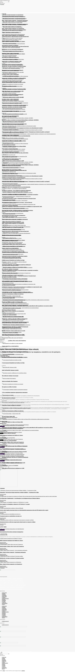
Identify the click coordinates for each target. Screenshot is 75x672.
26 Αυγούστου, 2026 (3, 431)
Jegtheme (23, 670)
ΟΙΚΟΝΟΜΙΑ (4, 88)
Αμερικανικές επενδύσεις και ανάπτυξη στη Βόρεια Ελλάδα (14, 105)
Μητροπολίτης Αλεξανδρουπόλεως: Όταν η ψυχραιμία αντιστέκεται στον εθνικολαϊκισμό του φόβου (22, 176)
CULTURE (3, 237)
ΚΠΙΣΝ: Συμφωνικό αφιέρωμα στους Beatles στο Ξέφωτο (13, 41)
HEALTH (3, 435)
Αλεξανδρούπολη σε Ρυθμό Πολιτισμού (10, 173)
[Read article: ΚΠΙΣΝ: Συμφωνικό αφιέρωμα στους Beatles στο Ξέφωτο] (35, 432)
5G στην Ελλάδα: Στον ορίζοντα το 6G (9, 216)
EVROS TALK (4, 113)
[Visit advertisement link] (9, 486)
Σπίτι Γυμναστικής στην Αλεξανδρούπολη (10, 159)
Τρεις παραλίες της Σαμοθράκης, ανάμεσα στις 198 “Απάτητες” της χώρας (15, 504)
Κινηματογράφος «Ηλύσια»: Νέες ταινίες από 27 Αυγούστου (14, 340)
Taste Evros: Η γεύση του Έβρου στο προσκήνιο (11, 290)
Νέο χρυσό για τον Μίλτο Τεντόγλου (9, 116)
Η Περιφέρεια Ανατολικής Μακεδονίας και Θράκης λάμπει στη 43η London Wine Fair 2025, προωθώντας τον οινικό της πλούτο (27, 427)
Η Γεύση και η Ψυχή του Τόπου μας (9, 433)
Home (1, 346)
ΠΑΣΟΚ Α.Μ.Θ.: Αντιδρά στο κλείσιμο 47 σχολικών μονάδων (14, 29)
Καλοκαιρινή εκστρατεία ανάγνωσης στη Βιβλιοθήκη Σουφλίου (14, 256)
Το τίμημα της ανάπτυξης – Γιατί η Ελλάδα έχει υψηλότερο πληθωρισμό (16, 190)
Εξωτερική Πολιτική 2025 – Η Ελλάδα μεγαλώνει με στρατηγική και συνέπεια (17, 292)
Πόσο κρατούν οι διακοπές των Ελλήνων (10, 45)
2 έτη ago (1, 495)
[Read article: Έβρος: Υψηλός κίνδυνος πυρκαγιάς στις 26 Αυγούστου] (35, 459)
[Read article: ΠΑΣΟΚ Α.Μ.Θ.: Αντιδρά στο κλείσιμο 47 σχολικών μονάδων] (35, 452)
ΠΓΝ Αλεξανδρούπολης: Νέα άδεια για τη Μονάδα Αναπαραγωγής (15, 457)
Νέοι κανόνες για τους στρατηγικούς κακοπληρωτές (12, 65)
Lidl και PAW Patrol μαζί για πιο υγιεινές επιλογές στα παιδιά (14, 451)
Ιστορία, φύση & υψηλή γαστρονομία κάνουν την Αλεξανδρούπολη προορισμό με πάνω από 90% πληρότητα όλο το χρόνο (24, 510)
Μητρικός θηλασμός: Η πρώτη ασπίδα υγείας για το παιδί (13, 330)
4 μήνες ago (2, 519)
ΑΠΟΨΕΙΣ (3, 187)
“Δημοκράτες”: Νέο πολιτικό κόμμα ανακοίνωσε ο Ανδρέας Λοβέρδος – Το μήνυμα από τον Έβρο (19, 492)
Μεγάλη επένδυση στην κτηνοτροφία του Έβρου (11, 169)
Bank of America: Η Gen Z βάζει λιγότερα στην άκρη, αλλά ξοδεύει (15, 211)
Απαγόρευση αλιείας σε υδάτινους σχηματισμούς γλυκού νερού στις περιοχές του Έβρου (17, 522)
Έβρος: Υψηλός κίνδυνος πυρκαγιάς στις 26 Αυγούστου (13, 35)
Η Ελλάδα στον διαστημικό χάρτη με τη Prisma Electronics (13, 177)
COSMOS (3, 189)
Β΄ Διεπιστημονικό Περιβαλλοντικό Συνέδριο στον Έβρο (13, 362)
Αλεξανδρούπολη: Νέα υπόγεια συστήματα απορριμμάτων (13, 16)
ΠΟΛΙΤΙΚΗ (3, 63)
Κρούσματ (15, 417)
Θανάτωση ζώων (10, 417)
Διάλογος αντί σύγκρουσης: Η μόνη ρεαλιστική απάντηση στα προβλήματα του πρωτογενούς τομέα (22, 287)
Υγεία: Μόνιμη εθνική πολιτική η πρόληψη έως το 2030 (13, 468)
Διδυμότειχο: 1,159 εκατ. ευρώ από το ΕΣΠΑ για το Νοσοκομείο (14, 318)
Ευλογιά (5, 417)
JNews (4, 670)
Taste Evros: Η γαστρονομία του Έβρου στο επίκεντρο (12, 410)
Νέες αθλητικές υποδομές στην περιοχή (10, 375)
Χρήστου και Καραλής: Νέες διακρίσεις (10, 381)
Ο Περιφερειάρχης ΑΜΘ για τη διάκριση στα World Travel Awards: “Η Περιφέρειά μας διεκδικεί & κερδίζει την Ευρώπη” (26, 181)
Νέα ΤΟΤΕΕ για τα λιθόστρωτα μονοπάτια (10, 57)
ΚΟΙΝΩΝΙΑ (3, 295)
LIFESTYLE (4, 365)
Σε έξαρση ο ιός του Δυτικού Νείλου (9, 440)
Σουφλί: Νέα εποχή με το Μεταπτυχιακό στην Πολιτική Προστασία (15, 46)
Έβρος (3, 417)
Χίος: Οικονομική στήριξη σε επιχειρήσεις (10, 152)
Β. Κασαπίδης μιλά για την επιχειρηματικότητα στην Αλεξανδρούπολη (16, 187)
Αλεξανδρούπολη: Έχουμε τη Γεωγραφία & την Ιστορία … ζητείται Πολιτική (17, 202)
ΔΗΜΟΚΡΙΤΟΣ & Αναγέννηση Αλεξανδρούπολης (11, 327)
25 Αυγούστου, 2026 (3, 465)
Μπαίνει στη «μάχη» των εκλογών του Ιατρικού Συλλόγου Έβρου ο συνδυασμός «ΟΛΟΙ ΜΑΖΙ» (20, 164)
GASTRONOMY (4, 400)
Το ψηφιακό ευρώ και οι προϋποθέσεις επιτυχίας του (10, 516)
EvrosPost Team (11, 354)
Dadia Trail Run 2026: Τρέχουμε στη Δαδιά (10, 370)
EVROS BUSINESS (5, 162)
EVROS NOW (4, 13)
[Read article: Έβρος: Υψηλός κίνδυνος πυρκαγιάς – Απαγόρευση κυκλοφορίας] (35, 446)
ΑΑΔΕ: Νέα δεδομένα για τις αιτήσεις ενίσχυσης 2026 (12, 91)
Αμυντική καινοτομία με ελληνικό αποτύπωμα (11, 257)
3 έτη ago (1, 501)
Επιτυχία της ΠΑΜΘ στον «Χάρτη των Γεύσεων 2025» (12, 422)
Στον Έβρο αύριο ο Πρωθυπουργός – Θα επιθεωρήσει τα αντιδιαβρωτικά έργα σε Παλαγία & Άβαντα (20, 498)
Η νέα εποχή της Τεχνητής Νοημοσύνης (10, 205)
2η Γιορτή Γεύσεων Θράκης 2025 (8, 416)
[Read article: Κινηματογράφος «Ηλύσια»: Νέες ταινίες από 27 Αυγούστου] (35, 439)
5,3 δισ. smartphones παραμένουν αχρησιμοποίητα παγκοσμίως (15, 392)
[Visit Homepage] (2, 4)
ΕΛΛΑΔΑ (3, 38)
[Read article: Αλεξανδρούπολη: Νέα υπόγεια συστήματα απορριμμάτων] (35, 425)
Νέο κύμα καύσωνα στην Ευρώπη (8, 144)
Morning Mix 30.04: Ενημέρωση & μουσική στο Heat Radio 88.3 (14, 170)
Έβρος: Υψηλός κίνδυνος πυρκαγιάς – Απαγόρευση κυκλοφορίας (15, 20)
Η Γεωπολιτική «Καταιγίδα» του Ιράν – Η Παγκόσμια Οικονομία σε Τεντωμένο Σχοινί (19, 275)
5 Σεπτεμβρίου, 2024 (4, 355)
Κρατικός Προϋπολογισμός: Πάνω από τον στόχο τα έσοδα (13, 82)
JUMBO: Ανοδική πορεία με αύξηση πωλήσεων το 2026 (13, 222)
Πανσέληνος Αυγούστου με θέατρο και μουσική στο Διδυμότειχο (15, 252)
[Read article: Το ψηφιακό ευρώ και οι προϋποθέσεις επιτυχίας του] (35, 514)
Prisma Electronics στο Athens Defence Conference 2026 (13, 181)
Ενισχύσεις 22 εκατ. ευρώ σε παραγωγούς (10, 100)
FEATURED (8, 356)
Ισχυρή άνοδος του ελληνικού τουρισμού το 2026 (11, 81)
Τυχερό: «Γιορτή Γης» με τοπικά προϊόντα (10, 346)
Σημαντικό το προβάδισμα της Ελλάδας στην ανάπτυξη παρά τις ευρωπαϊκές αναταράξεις (20, 270)
